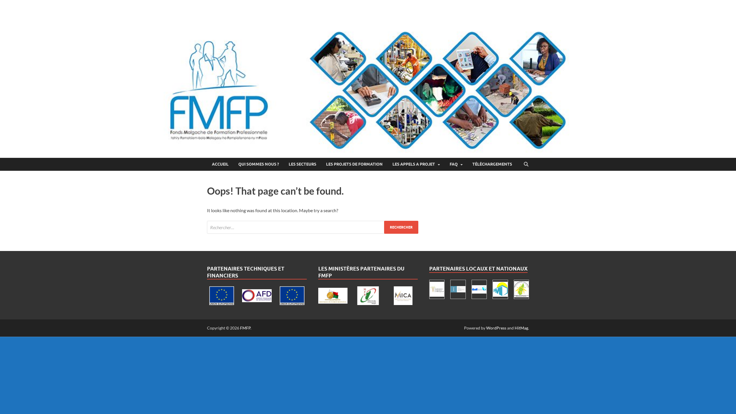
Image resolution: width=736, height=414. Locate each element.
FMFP (245, 327)
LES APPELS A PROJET (413, 164)
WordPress (496, 327)
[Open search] (526, 164)
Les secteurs (302, 164)
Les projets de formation (354, 164)
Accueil (220, 164)
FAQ (454, 164)
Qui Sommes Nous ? (258, 164)
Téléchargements (492, 164)
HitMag (521, 327)
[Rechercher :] (312, 227)
